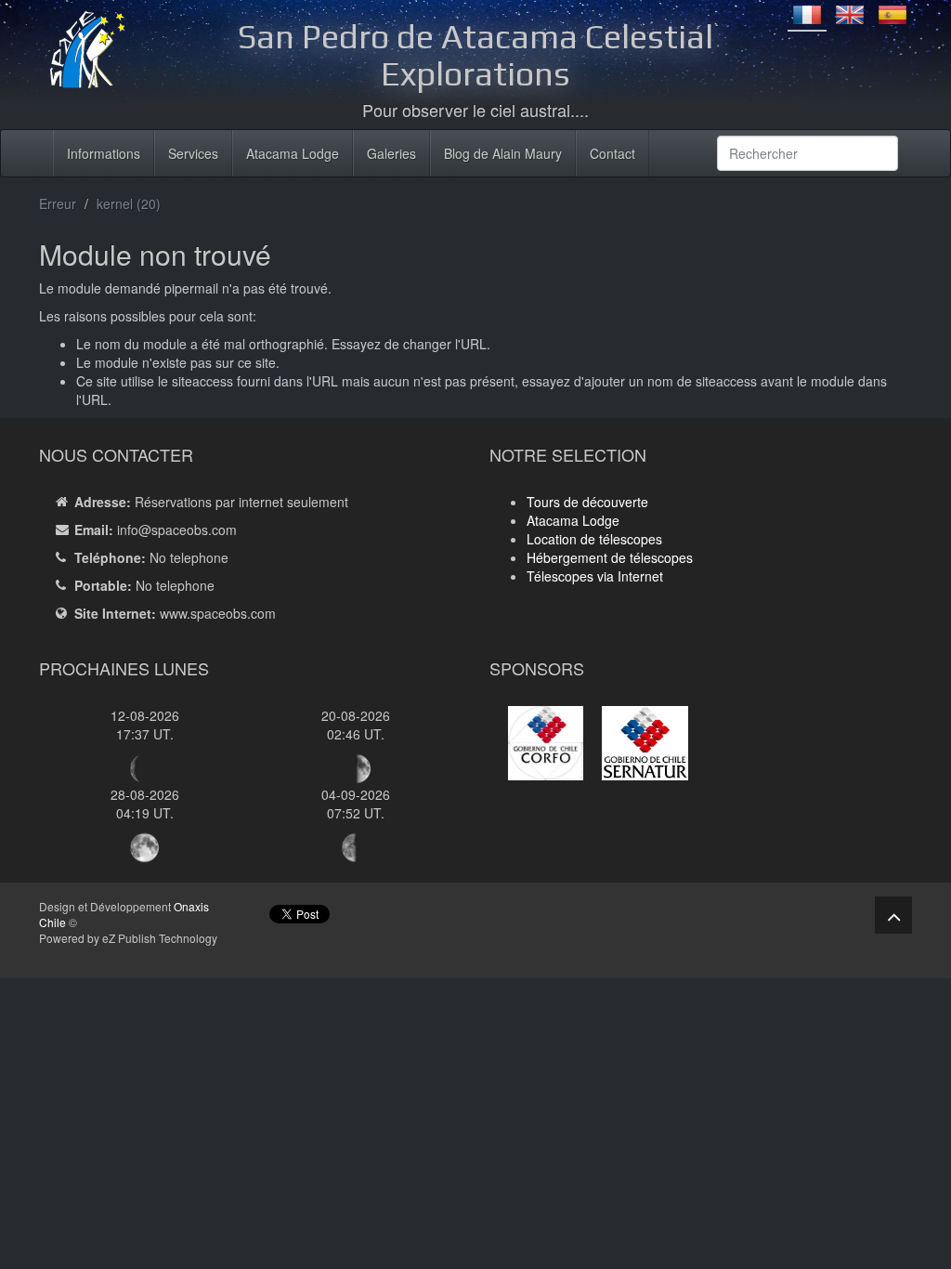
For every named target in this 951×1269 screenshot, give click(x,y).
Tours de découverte (587, 501)
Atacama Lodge (292, 153)
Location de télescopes (594, 539)
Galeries (391, 153)
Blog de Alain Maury (503, 153)
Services (193, 153)
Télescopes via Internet (595, 576)
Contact (612, 153)
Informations (103, 153)
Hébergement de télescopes (610, 557)
